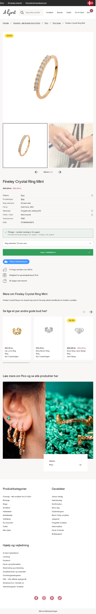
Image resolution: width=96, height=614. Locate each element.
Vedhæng (7, 519)
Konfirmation (57, 504)
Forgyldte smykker (59, 523)
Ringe (5, 504)
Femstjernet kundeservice (32, 3)
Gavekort (6, 560)
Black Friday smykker (60, 515)
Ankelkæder (8, 515)
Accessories (8, 523)
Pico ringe (57, 23)
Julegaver (56, 519)
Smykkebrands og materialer (14, 572)
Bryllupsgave (57, 534)
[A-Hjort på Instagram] (44, 598)
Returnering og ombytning (13, 568)
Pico (46, 23)
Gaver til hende (58, 530)
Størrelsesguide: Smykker (13, 586)
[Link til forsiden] (9, 12)
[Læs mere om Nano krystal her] (92, 215)
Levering (6, 557)
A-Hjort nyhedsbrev (11, 553)
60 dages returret (11, 3)
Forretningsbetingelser (12, 575)
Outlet (5, 526)
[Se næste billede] (91, 312)
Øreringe (6, 500)
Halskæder (7, 511)
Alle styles (7, 530)
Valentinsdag (57, 500)
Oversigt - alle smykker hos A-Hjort (17, 496)
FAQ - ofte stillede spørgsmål (14, 579)
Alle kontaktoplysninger (48, 611)
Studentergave (58, 511)
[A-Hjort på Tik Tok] (60, 598)
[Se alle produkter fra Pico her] (92, 195)
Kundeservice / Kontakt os (13, 583)
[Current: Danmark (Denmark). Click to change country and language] (90, 3)
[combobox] (33, 12)
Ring (22, 199)
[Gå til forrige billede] (36, 172)
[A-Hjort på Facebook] (36, 598)
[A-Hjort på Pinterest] (52, 598)
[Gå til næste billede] (59, 172)
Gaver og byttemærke (12, 564)
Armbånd (6, 508)
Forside (6, 23)
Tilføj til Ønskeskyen (18, 262)
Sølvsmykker (57, 526)
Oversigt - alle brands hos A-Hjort (26, 23)
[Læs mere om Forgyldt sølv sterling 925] (92, 211)
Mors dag (55, 508)
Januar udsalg (57, 496)
